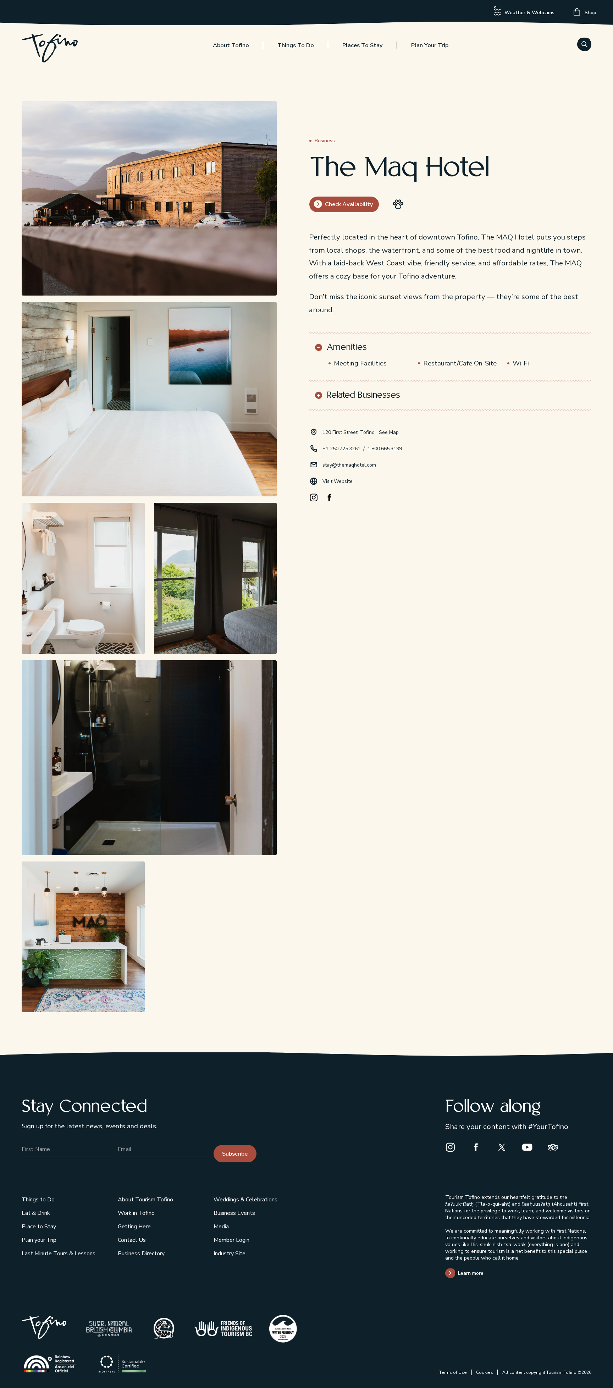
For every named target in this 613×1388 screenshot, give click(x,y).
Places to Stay (362, 45)
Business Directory (141, 1253)
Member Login (231, 1240)
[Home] (50, 49)
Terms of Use (453, 1372)
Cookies (484, 1372)
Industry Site (229, 1253)
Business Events (234, 1213)
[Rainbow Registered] (50, 1364)
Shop (589, 12)
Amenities (347, 347)
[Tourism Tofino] (44, 1337)
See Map (389, 432)
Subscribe (235, 1154)
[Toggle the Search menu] (584, 44)
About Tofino (231, 45)
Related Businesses (363, 395)
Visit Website (337, 481)
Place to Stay (39, 1226)
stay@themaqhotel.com (349, 465)
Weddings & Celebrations (245, 1200)
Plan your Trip (429, 45)
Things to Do (295, 45)
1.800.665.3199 (385, 448)
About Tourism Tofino (145, 1200)
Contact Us (132, 1240)
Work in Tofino (136, 1213)
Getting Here (134, 1226)
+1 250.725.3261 (341, 448)
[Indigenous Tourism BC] (223, 1328)
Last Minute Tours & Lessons (58, 1253)
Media (221, 1226)
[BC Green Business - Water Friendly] (283, 1329)
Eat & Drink (36, 1213)
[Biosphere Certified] (122, 1364)
